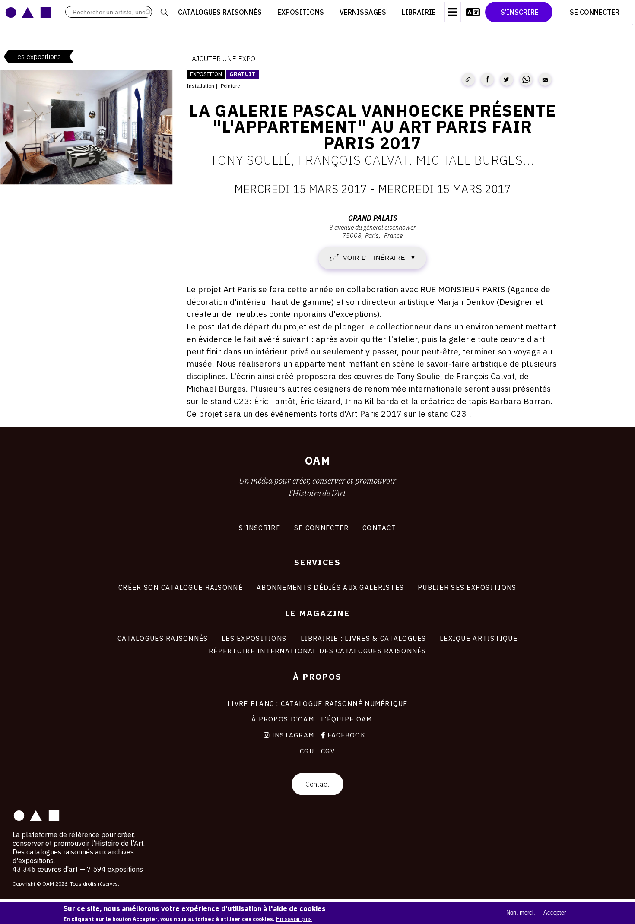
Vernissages (363, 12)
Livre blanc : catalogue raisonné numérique (317, 703)
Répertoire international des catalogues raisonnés (317, 650)
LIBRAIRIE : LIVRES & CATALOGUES (363, 638)
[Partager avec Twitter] (506, 79)
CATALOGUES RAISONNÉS (162, 638)
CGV (328, 751)
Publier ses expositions (467, 587)
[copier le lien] (468, 79)
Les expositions (37, 56)
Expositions (300, 12)
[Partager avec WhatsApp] (526, 79)
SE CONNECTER (321, 527)
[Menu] (452, 12)
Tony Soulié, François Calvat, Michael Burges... (372, 160)
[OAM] (28, 12)
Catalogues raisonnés (220, 12)
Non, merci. (520, 912)
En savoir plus (294, 918)
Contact (317, 784)
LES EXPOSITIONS (254, 638)
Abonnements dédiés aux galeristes (330, 587)
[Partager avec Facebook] (487, 79)
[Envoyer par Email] (545, 79)
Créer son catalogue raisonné (180, 587)
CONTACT (379, 527)
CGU (307, 751)
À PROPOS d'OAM (282, 719)
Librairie (419, 12)
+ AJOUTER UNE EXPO (220, 58)
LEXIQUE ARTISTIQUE (479, 638)
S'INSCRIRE (259, 527)
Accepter (554, 912)
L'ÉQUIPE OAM (346, 719)
